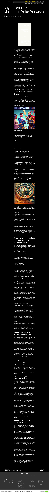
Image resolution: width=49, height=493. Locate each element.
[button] (37, 1)
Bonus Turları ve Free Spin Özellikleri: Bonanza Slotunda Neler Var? (25, 32)
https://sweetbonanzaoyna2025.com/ (20, 221)
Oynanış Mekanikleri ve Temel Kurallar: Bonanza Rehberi (25, 26)
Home (26, 3)
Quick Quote (38, 3)
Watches (32, 3)
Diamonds (35, 3)
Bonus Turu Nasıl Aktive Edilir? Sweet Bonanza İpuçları (25, 36)
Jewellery (29, 3)
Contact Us (42, 3)
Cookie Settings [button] (42, 491)
